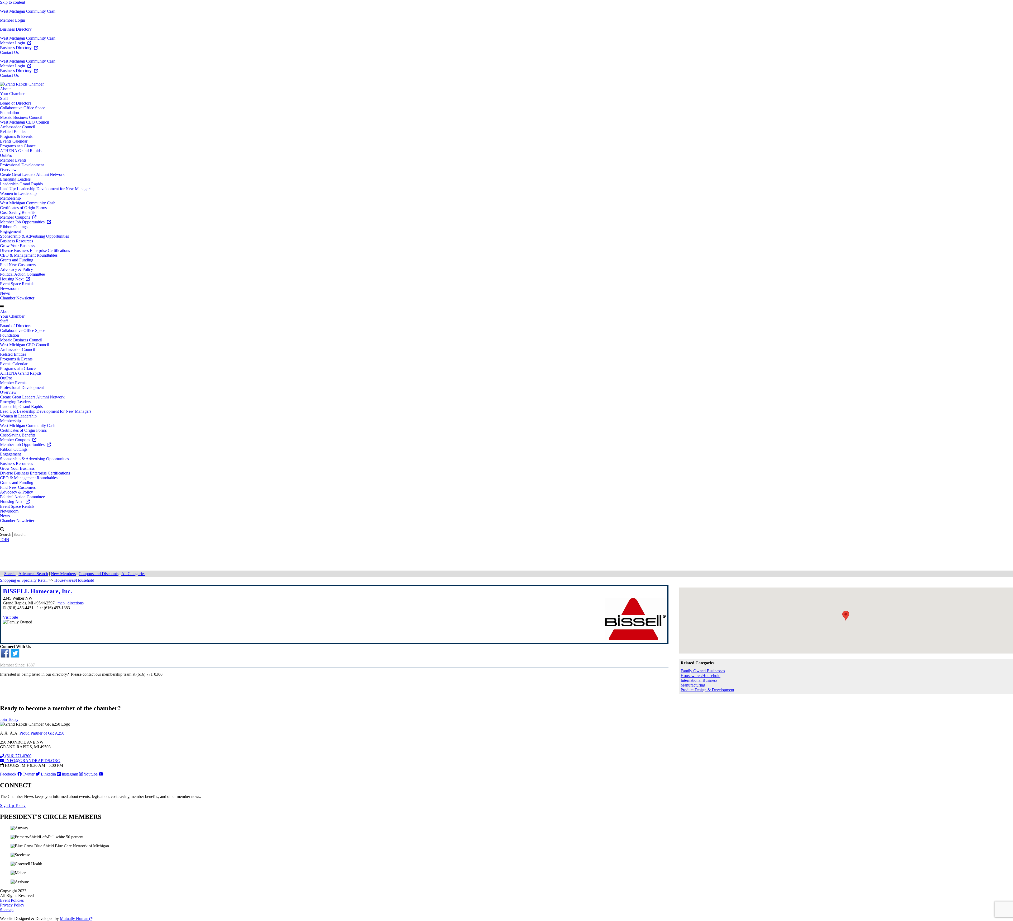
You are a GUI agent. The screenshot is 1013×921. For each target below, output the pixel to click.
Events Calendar (13, 141)
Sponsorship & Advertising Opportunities (34, 236)
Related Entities (13, 131)
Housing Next (12, 279)
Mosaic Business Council (21, 117)
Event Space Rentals (17, 283)
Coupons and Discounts (98, 573)
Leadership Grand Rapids (21, 184)
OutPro (6, 155)
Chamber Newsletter (17, 298)
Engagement (10, 231)
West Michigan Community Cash (27, 11)
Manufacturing (693, 685)
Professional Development (22, 165)
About (5, 89)
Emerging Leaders (15, 179)
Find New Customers (18, 264)
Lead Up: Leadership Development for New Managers (45, 188)
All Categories (133, 573)
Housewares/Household (700, 675)
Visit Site (10, 617)
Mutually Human (74, 918)
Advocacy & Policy (16, 269)
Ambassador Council (17, 127)
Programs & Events (16, 136)
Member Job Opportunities (23, 222)
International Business (699, 680)
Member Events (13, 160)
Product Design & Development (707, 690)
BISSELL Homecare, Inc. (37, 591)
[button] (506, 306)
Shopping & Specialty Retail (23, 580)
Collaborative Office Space (22, 108)
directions (76, 603)
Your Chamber (12, 93)
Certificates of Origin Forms (23, 207)
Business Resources (16, 241)
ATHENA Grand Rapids (20, 150)
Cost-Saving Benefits (17, 212)
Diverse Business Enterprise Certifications (35, 250)
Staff (4, 98)
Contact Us (9, 52)
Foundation (9, 112)
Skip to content (12, 2)
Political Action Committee (22, 274)
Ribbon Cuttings (13, 226)
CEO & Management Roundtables (29, 255)
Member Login (12, 20)
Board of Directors (15, 103)
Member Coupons (15, 217)
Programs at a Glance (18, 146)
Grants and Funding (16, 260)
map (61, 603)
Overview (8, 169)
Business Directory (16, 29)
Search (5, 534)
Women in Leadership (18, 193)
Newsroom (9, 288)
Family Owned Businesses (703, 671)
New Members (63, 573)
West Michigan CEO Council (24, 122)
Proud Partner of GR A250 (42, 733)
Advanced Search (33, 573)
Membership (10, 198)
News (5, 293)
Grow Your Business (17, 245)
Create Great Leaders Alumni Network (32, 174)
